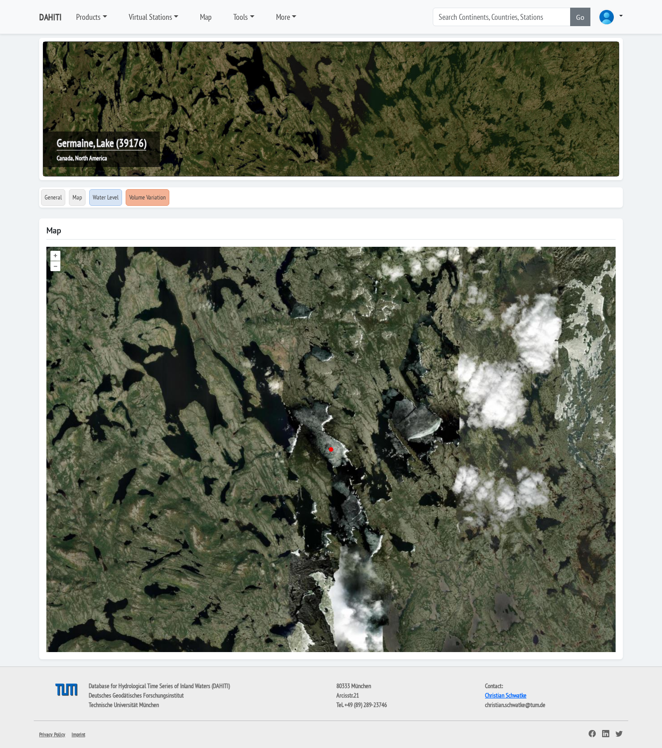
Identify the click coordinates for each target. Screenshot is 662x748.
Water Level (105, 197)
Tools (240, 17)
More (283, 17)
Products (88, 17)
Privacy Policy (52, 734)
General (53, 197)
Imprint (78, 734)
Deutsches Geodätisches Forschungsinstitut (136, 695)
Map (206, 17)
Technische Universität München (124, 705)
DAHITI (50, 17)
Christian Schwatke (505, 695)
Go (580, 17)
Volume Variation (147, 197)
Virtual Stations (150, 17)
